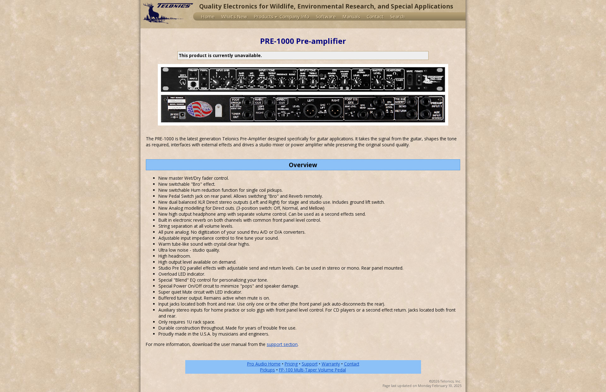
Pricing (291, 364)
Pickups (267, 370)
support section (282, 344)
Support (310, 364)
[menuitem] (209, 16)
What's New (234, 16)
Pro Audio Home (264, 364)
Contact (375, 16)
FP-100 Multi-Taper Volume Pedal (312, 370)
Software (326, 16)
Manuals (351, 16)
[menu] (329, 16)
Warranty (331, 364)
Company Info (294, 16)
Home (208, 16)
